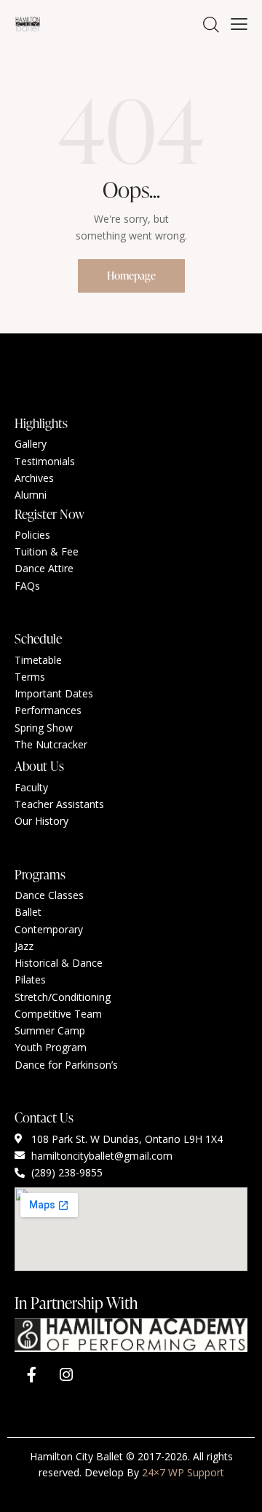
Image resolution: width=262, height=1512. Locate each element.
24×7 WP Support (183, 1472)
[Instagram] (66, 1374)
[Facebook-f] (31, 1374)
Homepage (131, 275)
